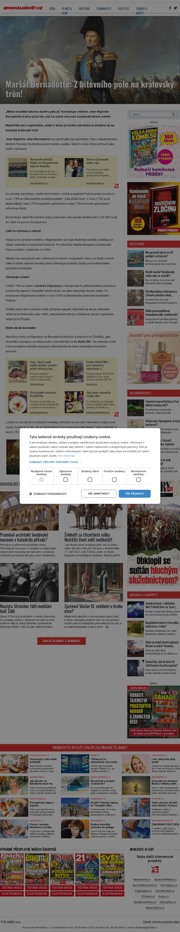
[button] (90, 462)
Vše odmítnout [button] (99, 493)
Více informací (66, 455)
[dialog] (90, 466)
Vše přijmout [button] (135, 493)
